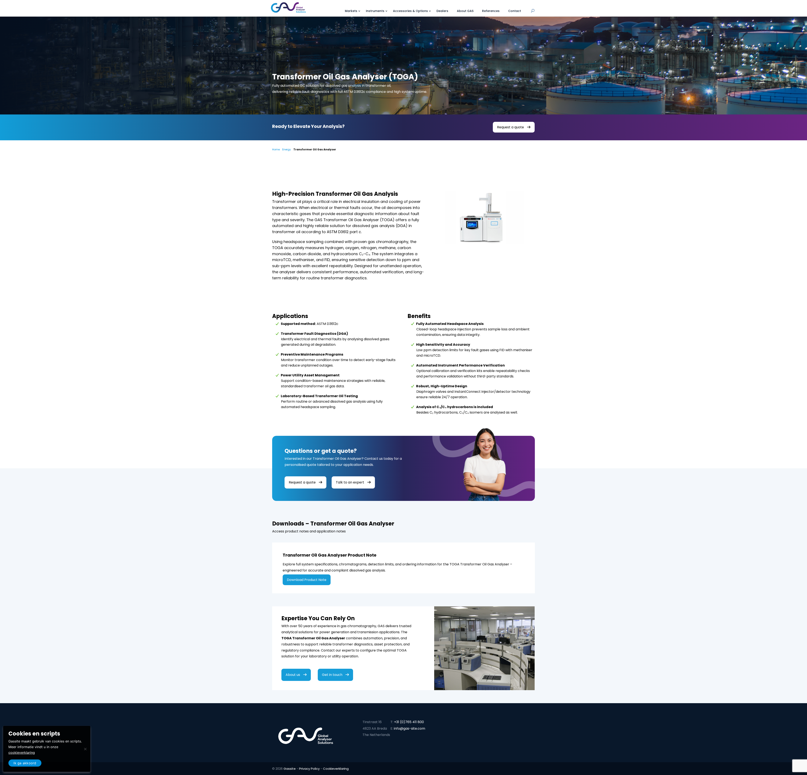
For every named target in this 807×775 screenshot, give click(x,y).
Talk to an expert (350, 482)
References (491, 11)
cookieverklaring (21, 752)
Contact (514, 11)
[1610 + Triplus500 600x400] (484, 253)
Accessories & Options (410, 11)
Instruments (375, 11)
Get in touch (332, 674)
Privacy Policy (309, 768)
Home (276, 149)
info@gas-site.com (409, 728)
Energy (286, 149)
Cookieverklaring (336, 768)
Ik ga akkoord (24, 763)
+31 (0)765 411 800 (409, 722)
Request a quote (510, 127)
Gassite (290, 768)
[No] (85, 749)
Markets (351, 11)
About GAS (465, 11)
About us (293, 674)
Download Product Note (306, 579)
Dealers (442, 11)
